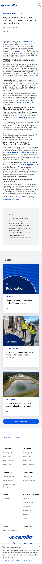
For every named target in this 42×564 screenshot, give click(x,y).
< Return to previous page (12, 13)
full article (21, 196)
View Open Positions (10, 530)
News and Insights (31, 495)
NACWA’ (19, 51)
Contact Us (28, 526)
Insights (25, 515)
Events (25, 519)
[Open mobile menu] (39, 5)
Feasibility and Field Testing (9, 486)
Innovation (7, 472)
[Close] (40, 546)
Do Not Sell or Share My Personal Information (17, 560)
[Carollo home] (21, 538)
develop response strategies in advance (20, 152)
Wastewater (7, 457)
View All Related (21, 421)
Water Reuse (7, 465)
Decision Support (9, 476)
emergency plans (20, 117)
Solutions (27, 449)
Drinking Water (8, 453)
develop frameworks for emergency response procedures (20, 165)
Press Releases (28, 503)
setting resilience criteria (20, 102)
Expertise (7, 449)
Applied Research (9, 480)
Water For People (29, 480)
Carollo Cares (27, 476)
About (5, 495)
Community (28, 472)
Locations (6, 499)
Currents (26, 499)
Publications (27, 507)
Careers (6, 526)
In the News (27, 511)
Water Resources (8, 461)
